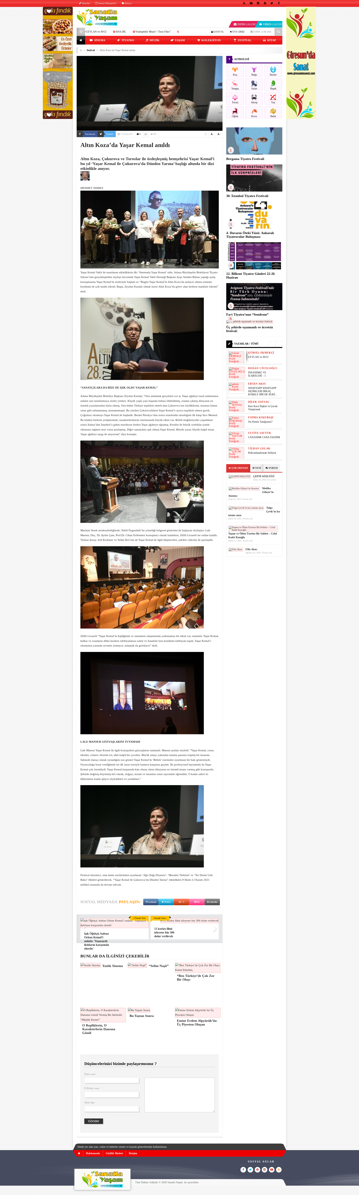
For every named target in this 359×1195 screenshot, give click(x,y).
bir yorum (271, 480)
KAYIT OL (218, 31)
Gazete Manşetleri (106, 3)
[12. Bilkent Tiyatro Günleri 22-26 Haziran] (254, 268)
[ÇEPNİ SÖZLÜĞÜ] (239, 476)
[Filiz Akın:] (235, 549)
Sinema (99, 40)
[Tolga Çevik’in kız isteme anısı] (246, 507)
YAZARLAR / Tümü (246, 343)
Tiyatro (127, 40)
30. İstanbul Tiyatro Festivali (247, 196)
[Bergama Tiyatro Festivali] (254, 153)
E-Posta (91, 1088)
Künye (128, 3)
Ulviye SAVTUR (259, 433)
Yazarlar (85, 3)
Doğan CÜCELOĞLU (262, 368)
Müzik (154, 40)
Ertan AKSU (257, 383)
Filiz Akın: (252, 549)
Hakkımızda (93, 1153)
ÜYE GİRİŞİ (238, 31)
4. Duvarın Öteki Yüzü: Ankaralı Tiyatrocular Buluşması (250, 235)
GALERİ (247, 24)
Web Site (89, 1102)
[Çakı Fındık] (58, 118)
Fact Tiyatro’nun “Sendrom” (247, 314)
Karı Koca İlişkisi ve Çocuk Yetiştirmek (262, 408)
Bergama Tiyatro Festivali (245, 159)
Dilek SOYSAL (258, 402)
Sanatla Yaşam (175, 1182)
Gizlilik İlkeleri (114, 1153)
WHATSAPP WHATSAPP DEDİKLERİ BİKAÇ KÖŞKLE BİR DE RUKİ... (262, 391)
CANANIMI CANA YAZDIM (264, 437)
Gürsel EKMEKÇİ (261, 352)
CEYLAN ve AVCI (258, 357)
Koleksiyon (211, 40)
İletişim (133, 1153)
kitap (271, 40)
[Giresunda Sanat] (301, 118)
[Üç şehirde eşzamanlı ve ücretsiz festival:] (249, 321)
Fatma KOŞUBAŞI (260, 417)
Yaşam (179, 40)
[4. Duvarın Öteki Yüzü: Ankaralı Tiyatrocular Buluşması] (254, 227)
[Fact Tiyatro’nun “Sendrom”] (254, 309)
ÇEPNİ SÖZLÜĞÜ (264, 476)
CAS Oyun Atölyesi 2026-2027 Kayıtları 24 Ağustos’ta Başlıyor (137, 31)
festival (244, 40)
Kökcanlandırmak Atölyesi (262, 452)
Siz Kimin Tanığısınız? (260, 421)
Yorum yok (247, 499)
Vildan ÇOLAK (259, 448)
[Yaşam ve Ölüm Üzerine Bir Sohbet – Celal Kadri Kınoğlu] (253, 529)
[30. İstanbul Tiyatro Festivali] (254, 190)
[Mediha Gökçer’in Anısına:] (244, 488)
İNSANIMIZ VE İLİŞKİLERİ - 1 (257, 374)
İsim (90, 1073)
